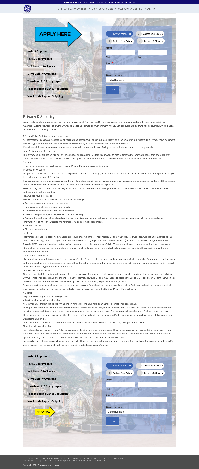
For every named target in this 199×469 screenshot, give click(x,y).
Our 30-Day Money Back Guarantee (85, 458)
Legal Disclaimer (31, 458)
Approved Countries (75, 9)
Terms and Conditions (53, 458)
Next (112, 89)
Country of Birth (114, 74)
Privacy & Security (113, 458)
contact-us (99, 461)
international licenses (100, 9)
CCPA (89, 461)
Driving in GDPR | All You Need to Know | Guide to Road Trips (54, 461)
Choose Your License (126, 9)
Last (140, 57)
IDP (154, 9)
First (108, 57)
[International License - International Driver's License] (37, 8)
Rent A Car (145, 9)
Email (109, 62)
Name (109, 47)
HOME (59, 9)
